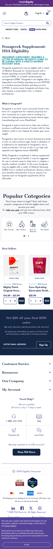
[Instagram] (39, 508)
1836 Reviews (42, 284)
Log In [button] (38, 14)
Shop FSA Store (26, 452)
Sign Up (43, 345)
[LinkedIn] (13, 508)
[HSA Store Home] (26, 13)
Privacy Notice (10, 526)
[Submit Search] (47, 23)
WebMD (33, 151)
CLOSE (26, 544)
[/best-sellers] (21, 226)
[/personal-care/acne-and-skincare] (33, 226)
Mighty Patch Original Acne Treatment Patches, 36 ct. (11, 289)
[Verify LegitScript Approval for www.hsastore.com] (33, 483)
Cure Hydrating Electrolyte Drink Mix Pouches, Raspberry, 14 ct (38, 289)
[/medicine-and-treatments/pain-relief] (44, 226)
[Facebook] (22, 508)
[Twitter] (31, 508)
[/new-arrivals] (9, 226)
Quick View (14, 278)
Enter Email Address (15, 345)
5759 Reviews (17, 284)
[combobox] (26, 23)
